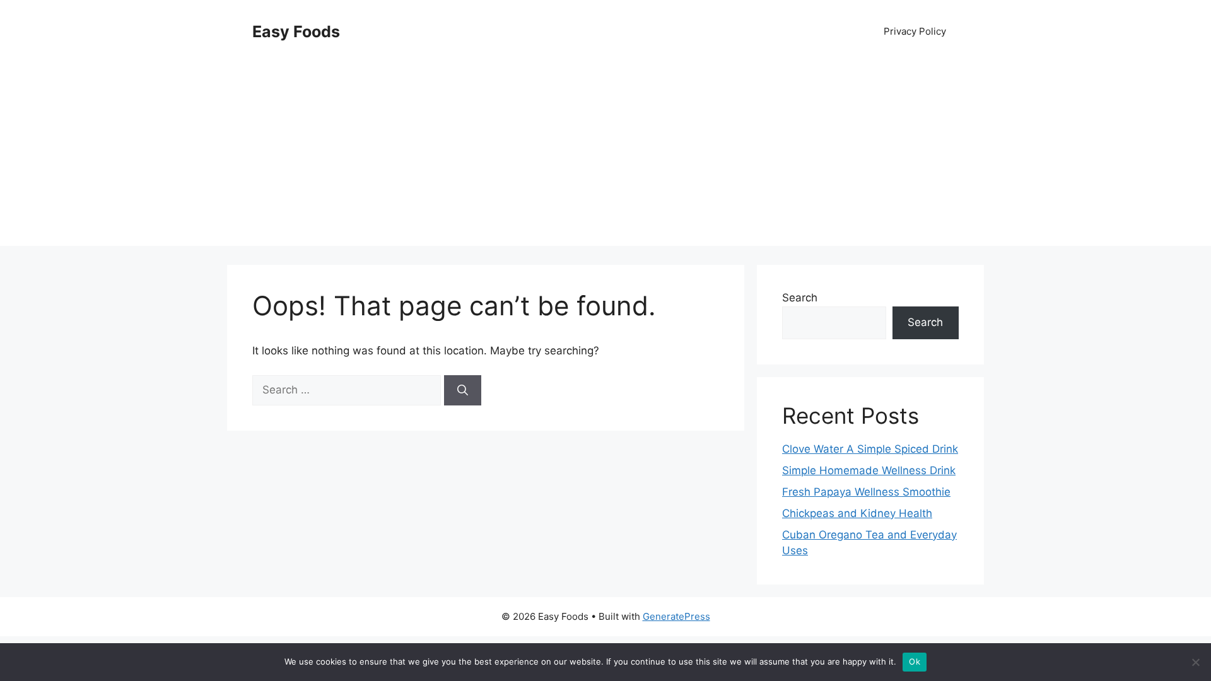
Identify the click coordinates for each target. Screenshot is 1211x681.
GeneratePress (676, 616)
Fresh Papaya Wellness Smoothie (866, 492)
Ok (914, 661)
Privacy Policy (915, 31)
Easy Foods (296, 31)
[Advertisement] (605, 157)
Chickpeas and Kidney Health (857, 513)
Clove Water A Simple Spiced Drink (870, 449)
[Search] (462, 390)
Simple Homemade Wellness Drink (869, 470)
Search (799, 297)
